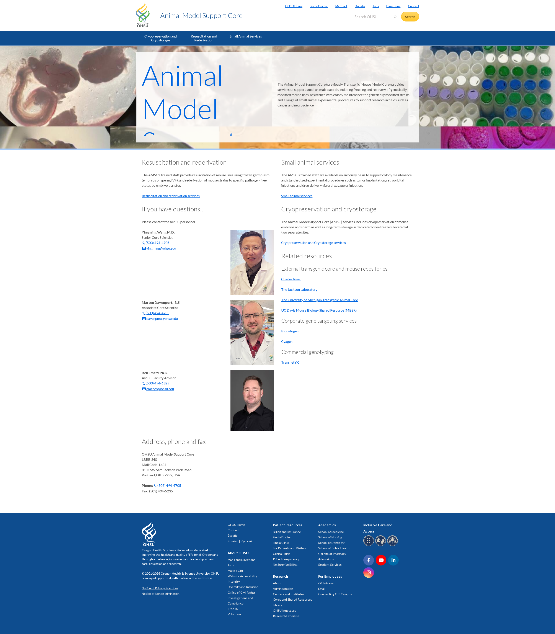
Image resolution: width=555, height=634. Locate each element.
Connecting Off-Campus (335, 594)
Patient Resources (287, 525)
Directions (393, 6)
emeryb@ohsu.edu (160, 389)
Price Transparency (286, 559)
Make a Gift (235, 570)
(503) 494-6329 (157, 383)
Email (321, 588)
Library (277, 605)
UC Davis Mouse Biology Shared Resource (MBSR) (319, 310)
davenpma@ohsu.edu (162, 318)
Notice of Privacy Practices (160, 588)
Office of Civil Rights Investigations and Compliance (242, 598)
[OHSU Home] (145, 15)
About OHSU (238, 553)
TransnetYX (290, 362)
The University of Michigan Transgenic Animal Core (319, 300)
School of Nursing (330, 537)
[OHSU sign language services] (381, 545)
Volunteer (234, 614)
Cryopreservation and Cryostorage (160, 38)
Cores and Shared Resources (292, 599)
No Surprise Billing (285, 564)
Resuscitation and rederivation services (171, 196)
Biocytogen (290, 331)
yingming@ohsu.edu (161, 248)
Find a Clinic (281, 542)
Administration (283, 588)
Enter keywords (365, 24)
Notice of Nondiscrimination (161, 593)
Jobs (376, 6)
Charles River (291, 279)
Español (233, 535)
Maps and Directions (241, 560)
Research (280, 576)
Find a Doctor (319, 6)
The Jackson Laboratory (299, 289)
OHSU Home (293, 6)
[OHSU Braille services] (369, 545)
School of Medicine (331, 532)
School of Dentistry (331, 542)
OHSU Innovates (284, 610)
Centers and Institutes (288, 594)
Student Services (330, 564)
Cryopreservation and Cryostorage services (313, 242)
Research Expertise (286, 616)
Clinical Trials (282, 554)
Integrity (234, 581)
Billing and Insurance (287, 532)
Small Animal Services (246, 36)
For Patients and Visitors (290, 548)
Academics (327, 525)
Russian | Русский (240, 541)
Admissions (326, 559)
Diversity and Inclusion (243, 587)
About (277, 583)
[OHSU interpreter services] (393, 545)
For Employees (330, 576)
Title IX (233, 609)
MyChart (341, 6)
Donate (360, 6)
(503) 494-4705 (157, 242)
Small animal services (296, 196)
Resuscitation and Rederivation (204, 38)
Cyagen (286, 341)
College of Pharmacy (332, 554)
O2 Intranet (326, 583)
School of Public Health (333, 548)
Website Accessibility (242, 576)
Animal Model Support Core (201, 15)
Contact (413, 6)
